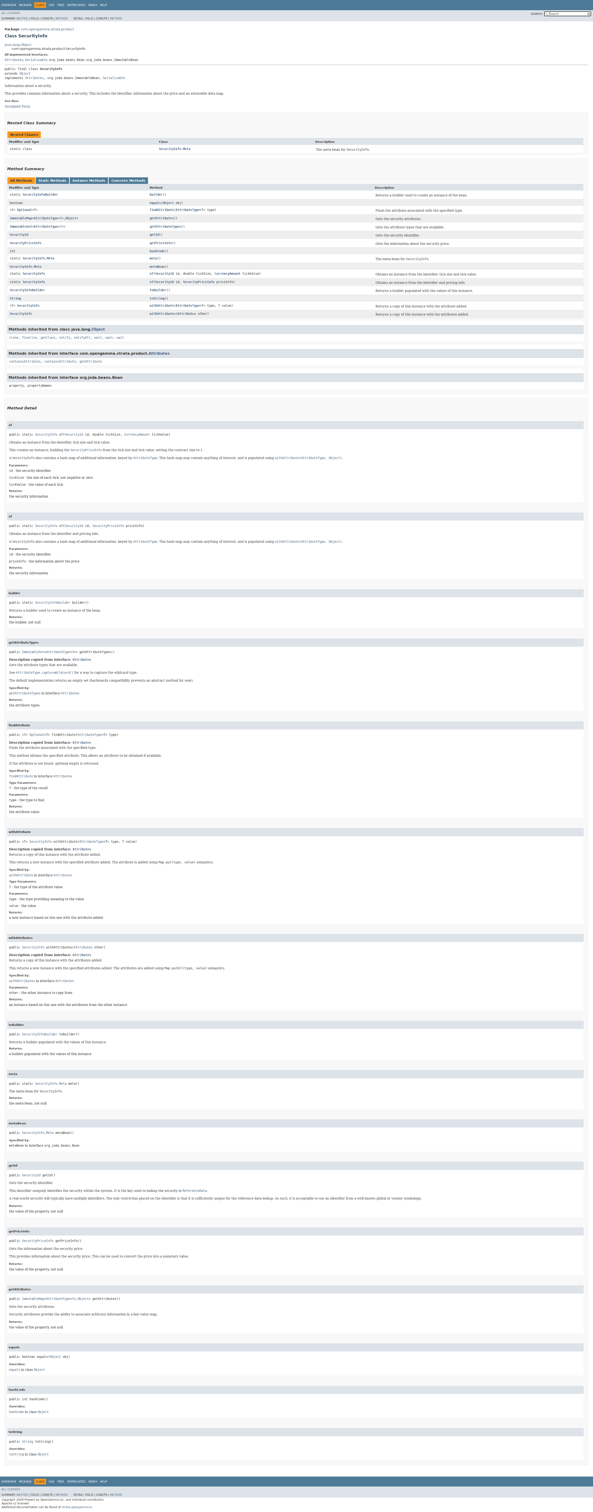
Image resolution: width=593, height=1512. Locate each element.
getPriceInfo (161, 243)
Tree (60, 5)
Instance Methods (89, 180)
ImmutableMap (21, 218)
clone (13, 337)
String (15, 298)
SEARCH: (537, 14)
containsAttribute (25, 361)
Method (62, 18)
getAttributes (162, 218)
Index (92, 5)
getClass (48, 337)
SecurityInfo (34, 273)
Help (103, 5)
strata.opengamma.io (77, 1507)
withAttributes (163, 314)
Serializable (36, 60)
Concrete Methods (128, 180)
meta (153, 258)
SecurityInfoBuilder (40, 194)
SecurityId (19, 234)
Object (25, 73)
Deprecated (76, 5)
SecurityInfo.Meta (174, 149)
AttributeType (188, 210)
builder (156, 194)
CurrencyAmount (227, 273)
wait (98, 337)
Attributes (14, 60)
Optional (24, 210)
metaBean (157, 266)
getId (154, 234)
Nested (22, 18)
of (151, 273)
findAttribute (162, 210)
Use (51, 5)
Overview (8, 5)
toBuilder (158, 290)
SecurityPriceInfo (25, 243)
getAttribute (90, 361)
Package (25, 5)
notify (64, 337)
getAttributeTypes (165, 226)
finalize (29, 337)
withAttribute (162, 305)
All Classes (10, 13)
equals (155, 203)
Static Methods (52, 180)
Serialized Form (17, 106)
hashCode (157, 251)
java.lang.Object (18, 45)
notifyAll (82, 337)
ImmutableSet (21, 226)
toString (157, 298)
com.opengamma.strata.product (47, 29)
